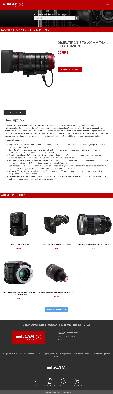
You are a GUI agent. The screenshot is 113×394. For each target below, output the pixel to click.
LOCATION (7, 29)
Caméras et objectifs (32, 29)
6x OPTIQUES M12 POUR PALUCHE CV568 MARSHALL (56, 293)
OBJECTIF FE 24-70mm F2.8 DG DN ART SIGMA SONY (94, 244)
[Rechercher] (77, 18)
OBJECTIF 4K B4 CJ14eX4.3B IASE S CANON (56, 244)
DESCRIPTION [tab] (15, 112)
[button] (107, 5)
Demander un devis (69, 69)
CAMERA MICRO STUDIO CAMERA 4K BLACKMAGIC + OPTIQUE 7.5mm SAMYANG (18, 293)
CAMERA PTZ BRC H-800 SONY (19, 244)
